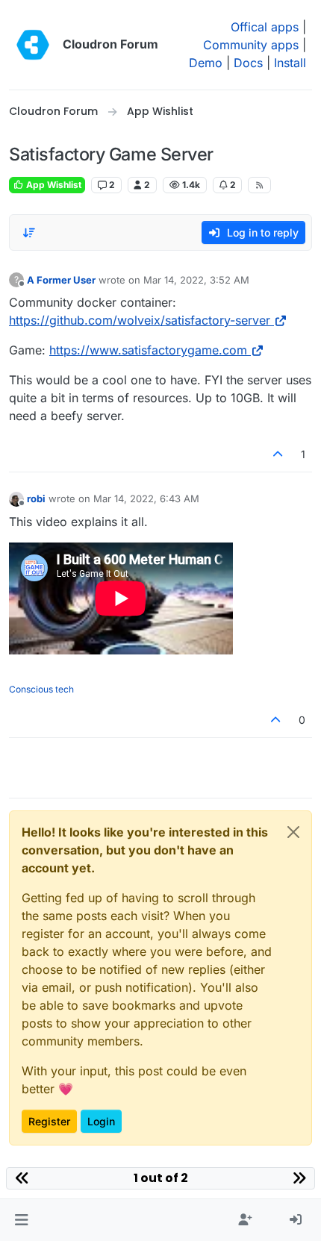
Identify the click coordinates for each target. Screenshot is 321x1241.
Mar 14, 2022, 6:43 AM (146, 498)
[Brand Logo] (33, 45)
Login (101, 1121)
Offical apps (265, 26)
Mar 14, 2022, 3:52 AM (196, 280)
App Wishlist (52, 184)
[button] (21, 1220)
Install (290, 62)
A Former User (61, 280)
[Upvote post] (278, 454)
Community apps (251, 44)
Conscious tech (41, 689)
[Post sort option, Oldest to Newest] (29, 233)
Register (49, 1121)
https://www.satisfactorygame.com (148, 350)
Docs (248, 62)
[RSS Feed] (259, 185)
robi (36, 498)
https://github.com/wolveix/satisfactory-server (139, 320)
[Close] (293, 832)
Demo (205, 62)
